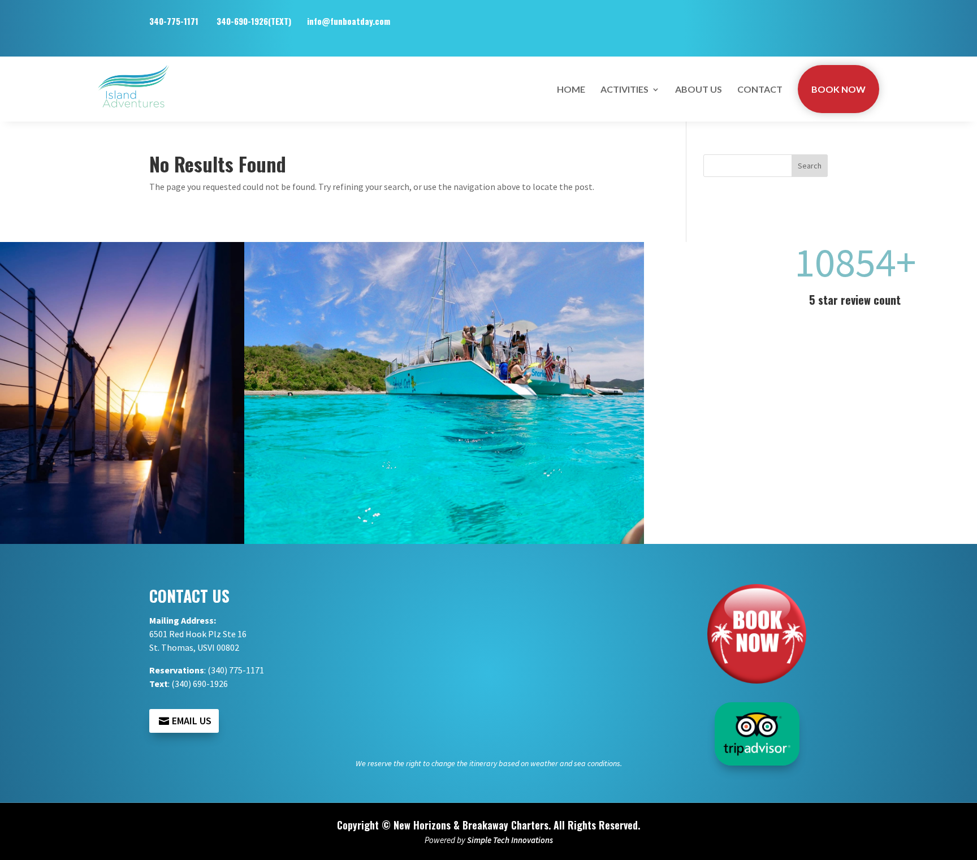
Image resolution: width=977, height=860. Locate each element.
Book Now (838, 89)
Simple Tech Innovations (510, 840)
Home (571, 89)
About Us (698, 89)
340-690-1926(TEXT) (255, 21)
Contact (760, 89)
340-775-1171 (183, 21)
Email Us (191, 720)
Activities (624, 89)
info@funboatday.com (348, 21)
